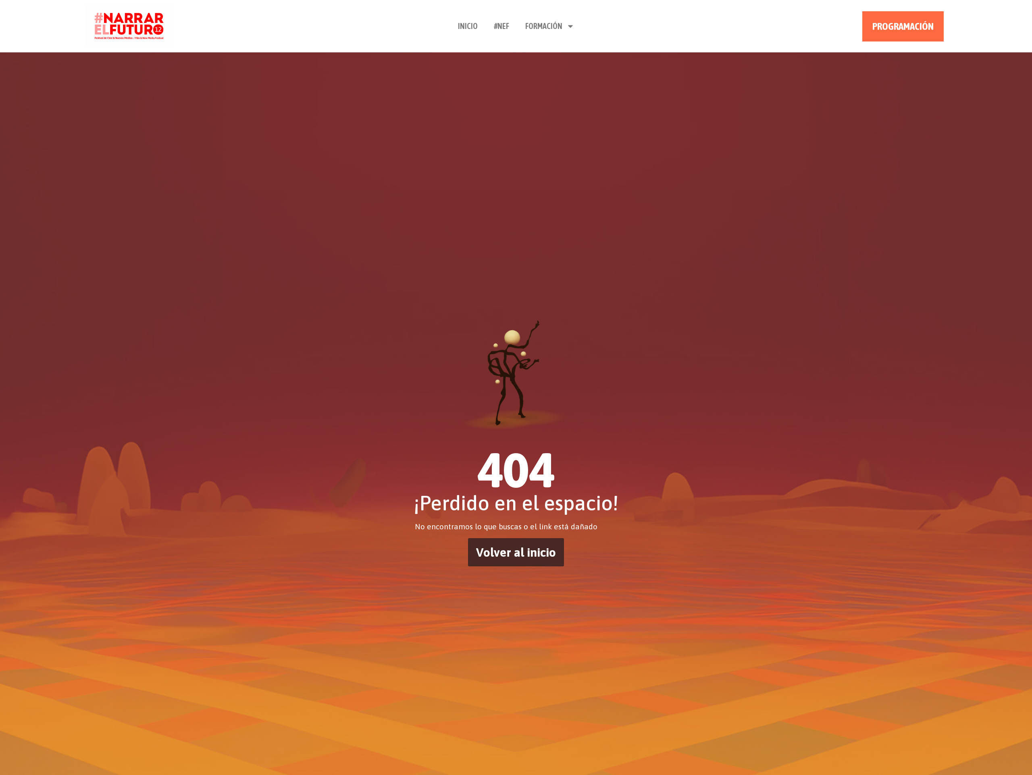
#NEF (501, 26)
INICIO (468, 26)
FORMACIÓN (543, 26)
